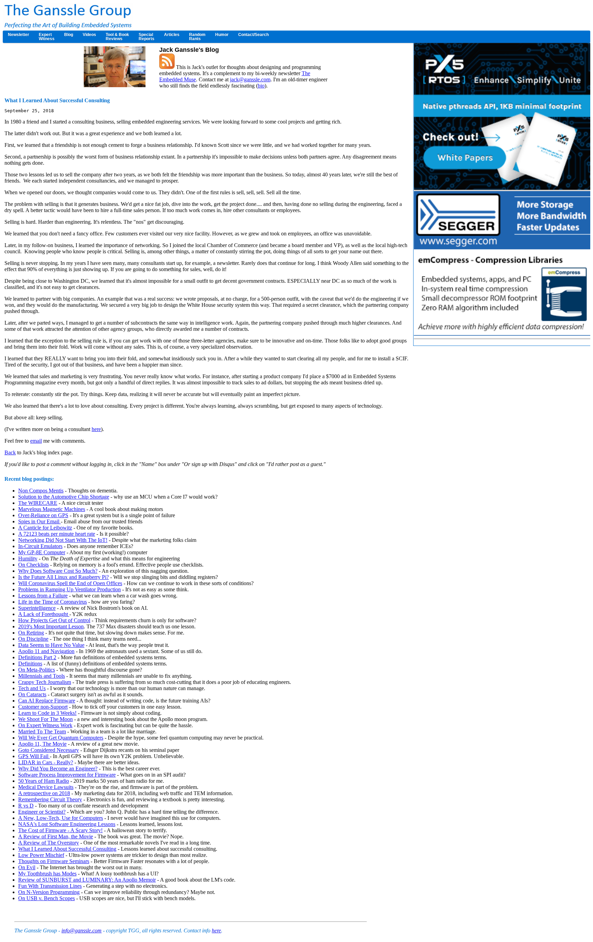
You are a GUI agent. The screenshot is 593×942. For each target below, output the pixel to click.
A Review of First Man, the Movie (55, 836)
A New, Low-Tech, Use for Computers (60, 818)
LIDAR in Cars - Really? (45, 762)
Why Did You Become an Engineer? (57, 768)
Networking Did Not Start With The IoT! (62, 540)
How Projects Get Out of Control (54, 620)
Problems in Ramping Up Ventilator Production (69, 589)
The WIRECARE (37, 503)
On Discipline (33, 639)
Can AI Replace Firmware (46, 700)
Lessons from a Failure (43, 595)
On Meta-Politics (36, 670)
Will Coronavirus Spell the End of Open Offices (70, 583)
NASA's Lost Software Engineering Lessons (66, 824)
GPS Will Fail (34, 756)
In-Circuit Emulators (40, 546)
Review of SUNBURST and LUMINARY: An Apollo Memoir (87, 880)
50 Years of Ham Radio (43, 781)
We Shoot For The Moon (45, 719)
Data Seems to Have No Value (51, 645)
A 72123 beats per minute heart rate (56, 534)
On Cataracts (32, 694)
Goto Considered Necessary (48, 750)
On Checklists (33, 565)
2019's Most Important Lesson (51, 626)
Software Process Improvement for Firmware (67, 775)
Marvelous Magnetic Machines (51, 509)
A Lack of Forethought (43, 614)
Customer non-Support (43, 707)
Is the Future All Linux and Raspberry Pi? (63, 577)
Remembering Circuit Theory (50, 799)
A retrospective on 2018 (44, 793)
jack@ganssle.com (250, 79)
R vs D (26, 806)
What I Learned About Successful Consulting (67, 849)
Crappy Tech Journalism (44, 682)
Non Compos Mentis (40, 490)
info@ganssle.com (81, 930)
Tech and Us (32, 688)
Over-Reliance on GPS (43, 515)
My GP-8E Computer (41, 552)
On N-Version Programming (49, 892)
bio (261, 86)
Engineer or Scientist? (42, 812)
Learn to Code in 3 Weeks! (47, 713)
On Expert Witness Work (45, 725)
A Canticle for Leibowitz (45, 528)
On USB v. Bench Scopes (46, 898)
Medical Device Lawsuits (45, 787)
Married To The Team (42, 731)
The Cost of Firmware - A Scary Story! (60, 830)
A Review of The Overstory (48, 843)
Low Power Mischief (41, 855)
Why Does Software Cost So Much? (57, 571)
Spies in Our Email (39, 521)
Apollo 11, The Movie (42, 744)
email (36, 441)
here (96, 429)
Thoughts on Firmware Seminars (53, 861)
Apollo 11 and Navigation (46, 651)
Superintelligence (37, 608)
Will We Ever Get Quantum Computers (60, 738)
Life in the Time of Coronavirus (52, 602)
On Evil (26, 867)
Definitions (30, 663)
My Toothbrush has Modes (47, 873)
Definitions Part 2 (37, 657)
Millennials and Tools (41, 676)
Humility (27, 558)
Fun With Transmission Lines (50, 886)
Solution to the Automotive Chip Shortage (63, 497)
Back (10, 452)
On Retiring (31, 633)
